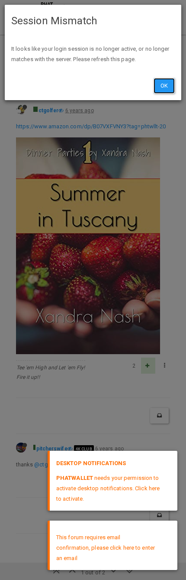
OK (164, 85)
